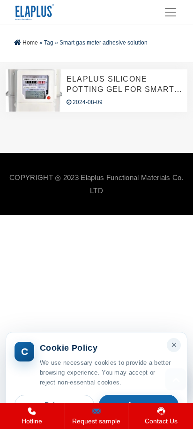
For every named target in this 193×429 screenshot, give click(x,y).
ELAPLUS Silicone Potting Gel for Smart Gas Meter (120, 85)
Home (30, 42)
